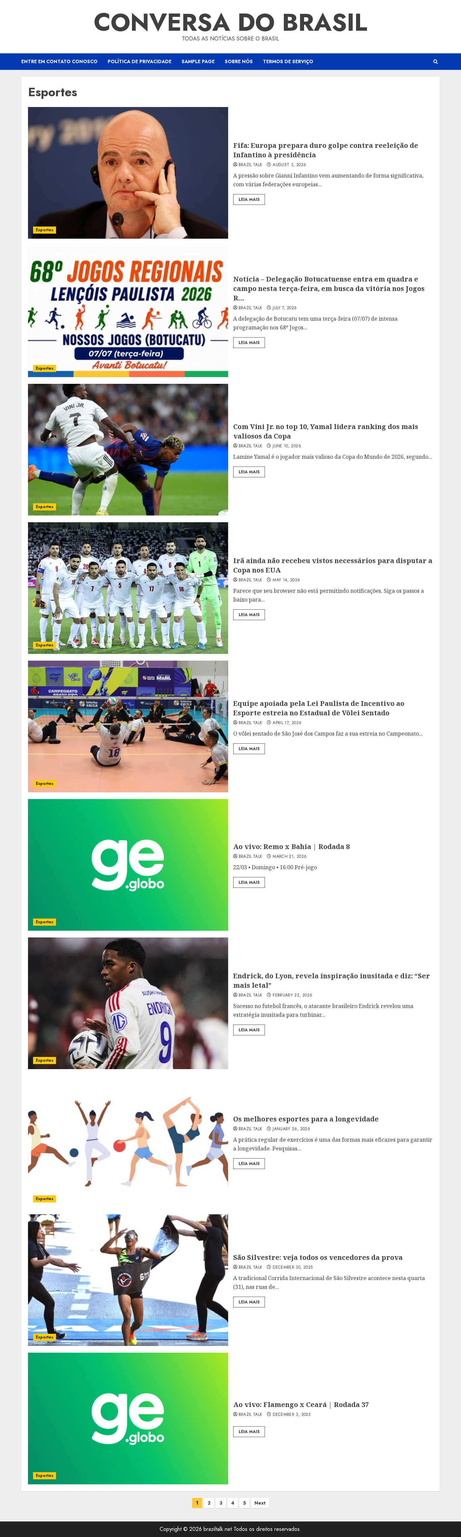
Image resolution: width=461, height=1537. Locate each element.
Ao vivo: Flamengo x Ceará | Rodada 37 (301, 1404)
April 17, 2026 (287, 723)
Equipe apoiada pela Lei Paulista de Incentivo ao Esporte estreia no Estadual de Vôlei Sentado (318, 708)
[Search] (435, 61)
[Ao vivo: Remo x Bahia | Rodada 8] (128, 865)
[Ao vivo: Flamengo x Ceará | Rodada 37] (128, 1418)
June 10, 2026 (287, 446)
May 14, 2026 (286, 580)
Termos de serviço (288, 61)
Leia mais (249, 199)
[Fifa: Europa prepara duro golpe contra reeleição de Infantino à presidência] (128, 173)
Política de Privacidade (139, 61)
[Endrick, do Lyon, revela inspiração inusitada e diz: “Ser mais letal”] (128, 1003)
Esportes (44, 230)
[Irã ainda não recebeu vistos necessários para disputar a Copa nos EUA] (128, 588)
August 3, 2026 (289, 165)
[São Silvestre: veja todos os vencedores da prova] (128, 1280)
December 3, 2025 (291, 1414)
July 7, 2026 (285, 308)
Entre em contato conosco (59, 61)
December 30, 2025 (293, 1267)
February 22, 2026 (292, 995)
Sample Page (198, 61)
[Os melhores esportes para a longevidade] (128, 1142)
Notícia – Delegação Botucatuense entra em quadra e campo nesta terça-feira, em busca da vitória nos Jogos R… (329, 288)
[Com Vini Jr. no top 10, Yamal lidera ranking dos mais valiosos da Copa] (128, 449)
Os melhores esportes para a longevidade (306, 1118)
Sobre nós (239, 61)
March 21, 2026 (289, 856)
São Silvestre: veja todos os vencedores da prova (318, 1257)
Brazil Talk (251, 165)
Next (260, 1503)
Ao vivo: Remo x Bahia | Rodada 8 (291, 846)
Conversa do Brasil (230, 22)
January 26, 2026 (291, 1129)
